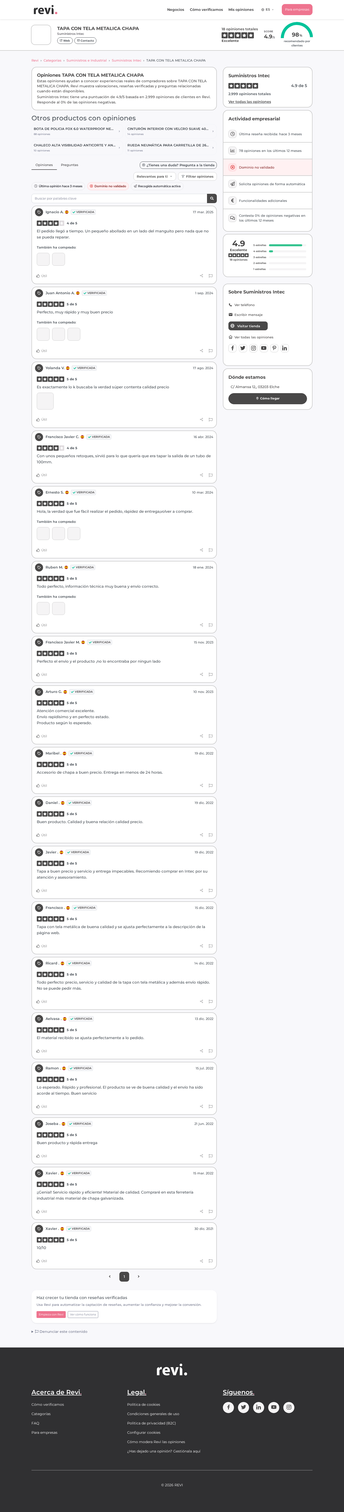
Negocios (175, 9)
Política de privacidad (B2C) (151, 1423)
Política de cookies (143, 1404)
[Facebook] (232, 348)
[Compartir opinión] (201, 276)
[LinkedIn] (285, 348)
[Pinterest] (274, 348)
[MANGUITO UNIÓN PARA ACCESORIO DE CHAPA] (58, 334)
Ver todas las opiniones (249, 101)
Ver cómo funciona (83, 1314)
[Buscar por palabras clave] (212, 198)
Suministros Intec (126, 60)
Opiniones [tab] (44, 165)
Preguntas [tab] (69, 165)
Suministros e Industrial (86, 60)
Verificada (85, 212)
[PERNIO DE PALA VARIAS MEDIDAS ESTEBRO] (73, 533)
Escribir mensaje (248, 315)
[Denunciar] (210, 276)
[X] (243, 348)
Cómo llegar (270, 398)
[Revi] (45, 9)
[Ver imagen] (45, 401)
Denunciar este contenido (63, 1332)
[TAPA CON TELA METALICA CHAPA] (43, 259)
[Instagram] (253, 348)
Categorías (52, 60)
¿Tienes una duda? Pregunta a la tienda (181, 165)
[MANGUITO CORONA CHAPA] (58, 259)
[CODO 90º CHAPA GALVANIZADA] (58, 608)
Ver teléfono (244, 305)
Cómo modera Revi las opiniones (156, 1442)
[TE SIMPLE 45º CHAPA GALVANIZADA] (73, 334)
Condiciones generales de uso (153, 1414)
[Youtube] (264, 348)
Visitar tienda (248, 326)
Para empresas (297, 9)
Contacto (87, 40)
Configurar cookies (143, 1432)
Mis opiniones (241, 9)
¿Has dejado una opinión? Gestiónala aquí (163, 1451)
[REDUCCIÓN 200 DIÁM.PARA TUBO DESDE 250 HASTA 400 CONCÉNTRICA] (58, 533)
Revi (35, 60)
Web (66, 40)
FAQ (35, 1423)
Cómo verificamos (206, 9)
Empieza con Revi (51, 1314)
